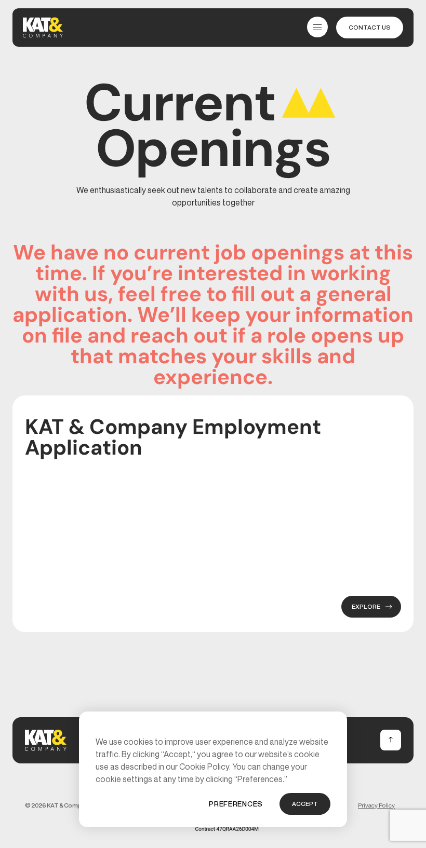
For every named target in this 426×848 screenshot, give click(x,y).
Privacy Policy (376, 805)
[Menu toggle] (317, 27)
